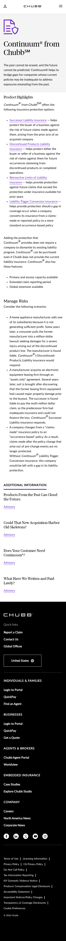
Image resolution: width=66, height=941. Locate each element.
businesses (13, 714)
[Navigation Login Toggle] (5, 6)
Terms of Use (11, 859)
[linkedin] (16, 836)
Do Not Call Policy (14, 870)
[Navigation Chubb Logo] (33, 6)
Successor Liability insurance (28, 120)
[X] (25, 836)
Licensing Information (35, 859)
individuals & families (23, 680)
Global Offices (13, 646)
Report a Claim (13, 632)
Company (12, 802)
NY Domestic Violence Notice (20, 881)
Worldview (11, 764)
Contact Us (11, 639)
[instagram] (45, 836)
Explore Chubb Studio (18, 791)
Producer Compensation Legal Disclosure (27, 886)
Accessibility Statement (17, 892)
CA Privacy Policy (33, 864)
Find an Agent (12, 703)
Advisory (9, 506)
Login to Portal (13, 690)
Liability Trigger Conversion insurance (34, 201)
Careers (9, 811)
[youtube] (35, 836)
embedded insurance (22, 775)
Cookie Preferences (14, 908)
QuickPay (10, 696)
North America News (17, 818)
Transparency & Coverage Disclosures (25, 903)
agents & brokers (19, 748)
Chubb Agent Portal (16, 757)
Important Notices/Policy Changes (23, 897)
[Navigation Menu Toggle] (60, 6)
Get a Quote (12, 737)
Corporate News (14, 825)
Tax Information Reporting (19, 875)
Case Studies (12, 784)
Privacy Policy (11, 864)
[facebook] (6, 836)
